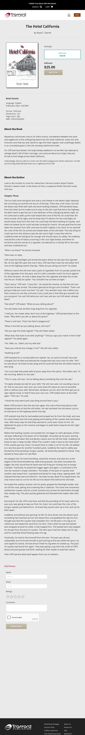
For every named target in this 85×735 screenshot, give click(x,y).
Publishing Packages (51, 724)
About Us (67, 724)
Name (8, 572)
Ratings (9, 591)
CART (47, 7)
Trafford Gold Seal (51, 730)
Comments (10, 602)
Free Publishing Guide (52, 734)
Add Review (9, 566)
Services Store (49, 727)
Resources (68, 727)
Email (8, 582)
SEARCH (35, 7)
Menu (77, 15)
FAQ (65, 730)
